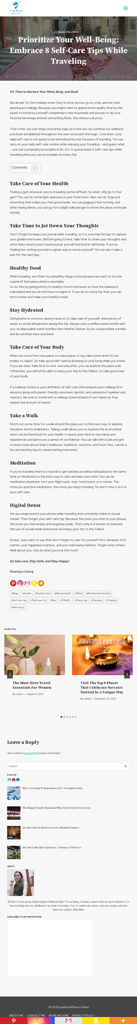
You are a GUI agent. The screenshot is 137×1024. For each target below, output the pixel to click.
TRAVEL (66, 600)
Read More (78, 909)
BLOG (62, 32)
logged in (29, 753)
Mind (78, 593)
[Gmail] (27, 580)
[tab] (61, 717)
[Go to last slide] (10, 674)
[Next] (127, 674)
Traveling (96, 600)
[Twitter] (9, 780)
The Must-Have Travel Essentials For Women (32, 685)
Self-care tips (19, 600)
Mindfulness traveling (98, 593)
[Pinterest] (13, 580)
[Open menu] (125, 8)
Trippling (111, 600)
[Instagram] (20, 580)
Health (27, 593)
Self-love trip (38, 600)
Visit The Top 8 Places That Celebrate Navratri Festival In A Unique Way (101, 688)
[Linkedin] (18, 780)
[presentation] (34, 655)
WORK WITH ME (59, 1015)
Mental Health (63, 593)
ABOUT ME (16, 1015)
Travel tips (81, 600)
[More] (41, 580)
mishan (19, 694)
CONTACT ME (36, 1015)
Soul (53, 600)
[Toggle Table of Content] (33, 168)
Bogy (14, 593)
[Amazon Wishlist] (34, 580)
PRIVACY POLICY (83, 1015)
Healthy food (42, 593)
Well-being (17, 607)
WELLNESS (72, 32)
